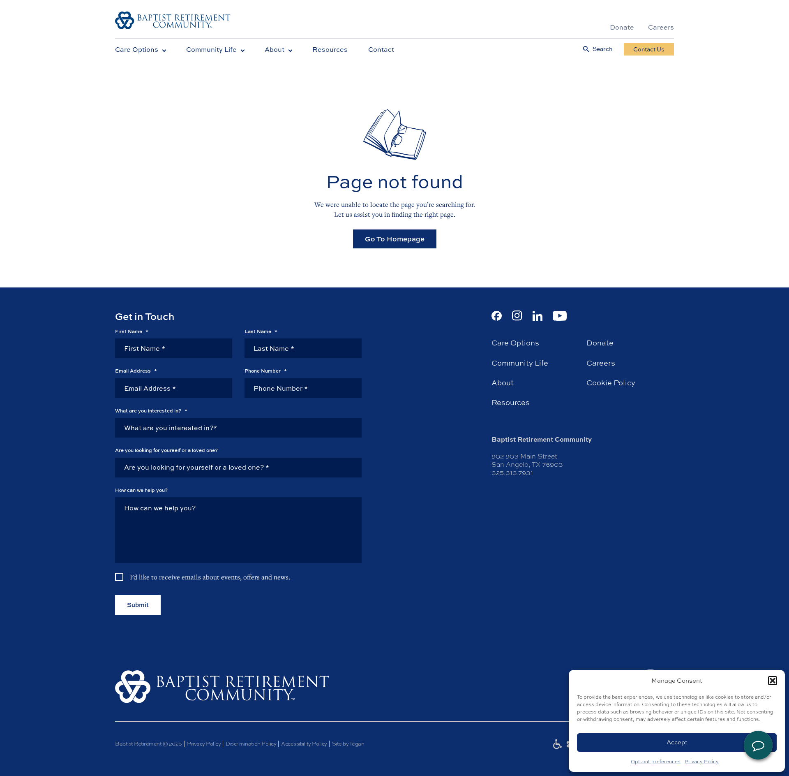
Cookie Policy (610, 382)
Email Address (136, 371)
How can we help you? (141, 490)
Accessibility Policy (304, 743)
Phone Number (266, 371)
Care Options (136, 49)
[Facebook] (496, 316)
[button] (772, 680)
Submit (138, 604)
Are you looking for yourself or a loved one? (166, 450)
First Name (131, 331)
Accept (677, 742)
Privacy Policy (702, 761)
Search (602, 49)
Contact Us (648, 49)
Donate (622, 27)
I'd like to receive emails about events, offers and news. (210, 577)
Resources (330, 49)
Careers (661, 27)
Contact (381, 49)
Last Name (261, 331)
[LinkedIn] (537, 316)
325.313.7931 (512, 472)
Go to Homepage (394, 238)
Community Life (211, 49)
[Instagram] (517, 315)
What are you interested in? (151, 411)
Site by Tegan (348, 743)
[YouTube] (560, 316)
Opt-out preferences (656, 761)
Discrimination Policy (251, 743)
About (274, 49)
